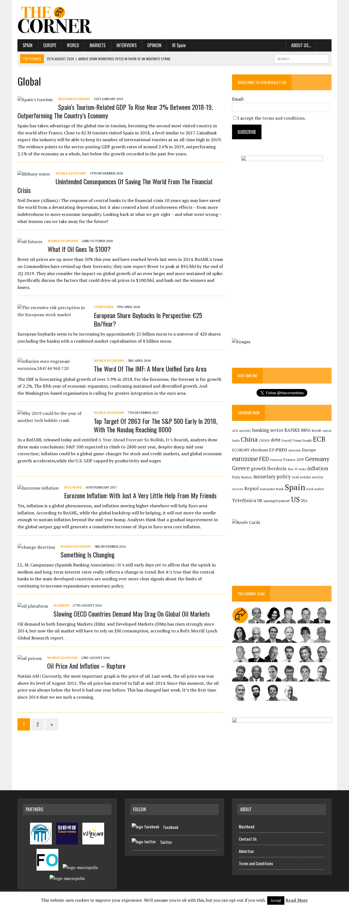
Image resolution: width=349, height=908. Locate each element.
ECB (319, 439)
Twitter (166, 842)
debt (276, 440)
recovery (237, 489)
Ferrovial (276, 460)
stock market (315, 489)
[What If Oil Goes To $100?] (29, 242)
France (289, 459)
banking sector (267, 430)
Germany (317, 459)
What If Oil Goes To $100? (79, 249)
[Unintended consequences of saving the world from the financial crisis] (33, 174)
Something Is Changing (88, 554)
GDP (300, 459)
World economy (71, 173)
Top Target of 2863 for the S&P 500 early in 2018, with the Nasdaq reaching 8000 (155, 425)
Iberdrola (277, 469)
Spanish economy (74, 99)
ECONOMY (240, 450)
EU (271, 450)
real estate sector (307, 476)
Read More (296, 900)
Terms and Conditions (256, 863)
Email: (238, 99)
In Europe (73, 487)
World (73, 45)
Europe (49, 45)
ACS (235, 430)
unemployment (277, 500)
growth (258, 468)
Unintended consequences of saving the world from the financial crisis (114, 185)
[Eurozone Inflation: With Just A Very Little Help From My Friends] (38, 488)
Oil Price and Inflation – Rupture (86, 666)
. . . (324, 45)
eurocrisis (294, 450)
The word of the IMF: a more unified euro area (150, 368)
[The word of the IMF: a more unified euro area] (52, 368)
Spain (27, 45)
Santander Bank (272, 489)
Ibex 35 (293, 469)
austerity (245, 431)
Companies (103, 307)
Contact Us (248, 839)
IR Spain (179, 45)
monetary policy (272, 476)
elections (259, 450)
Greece (241, 468)
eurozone (245, 458)
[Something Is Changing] (36, 547)
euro (281, 449)
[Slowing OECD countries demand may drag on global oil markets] (32, 606)
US (295, 499)
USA (304, 501)
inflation (317, 468)
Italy (236, 476)
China (249, 439)
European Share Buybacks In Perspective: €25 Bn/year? (148, 319)
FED (264, 459)
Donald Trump (291, 440)
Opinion (154, 45)
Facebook (170, 827)
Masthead (246, 826)
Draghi (307, 440)
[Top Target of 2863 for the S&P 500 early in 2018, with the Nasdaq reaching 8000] (52, 420)
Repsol (251, 488)
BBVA (306, 430)
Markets (98, 45)
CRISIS (264, 440)
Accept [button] (275, 900)
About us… (301, 45)
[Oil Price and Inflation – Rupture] (29, 658)
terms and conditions (283, 118)
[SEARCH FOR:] (301, 58)
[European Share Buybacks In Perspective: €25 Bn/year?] (52, 315)
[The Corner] (67, 19)
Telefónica (244, 500)
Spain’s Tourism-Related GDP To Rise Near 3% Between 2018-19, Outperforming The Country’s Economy (115, 111)
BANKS (292, 430)
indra (302, 469)
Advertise (246, 851)
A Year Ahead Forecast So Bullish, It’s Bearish (143, 440)
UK (260, 500)
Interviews (126, 45)
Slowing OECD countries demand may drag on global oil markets (131, 614)
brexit (316, 430)
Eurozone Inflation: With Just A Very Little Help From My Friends (140, 495)
